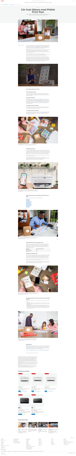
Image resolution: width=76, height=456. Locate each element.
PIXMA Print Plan (28, 49)
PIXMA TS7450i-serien (28, 201)
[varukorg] (74, 1)
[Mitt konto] (73, 1)
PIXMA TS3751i (28, 206)
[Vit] (21, 407)
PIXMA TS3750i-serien (28, 205)
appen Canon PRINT (29, 189)
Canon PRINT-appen (38, 100)
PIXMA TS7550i (28, 199)
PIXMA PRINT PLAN (20, 373)
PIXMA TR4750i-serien (28, 203)
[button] (24, 391)
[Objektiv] (32, 2)
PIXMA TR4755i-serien (28, 204)
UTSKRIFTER (38, 7)
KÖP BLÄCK (20, 392)
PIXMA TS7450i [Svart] (21, 410)
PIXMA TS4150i (28, 200)
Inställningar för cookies (40, 451)
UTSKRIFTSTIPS (29, 428)
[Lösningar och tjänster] (43, 2)
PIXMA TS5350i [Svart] (34, 410)
